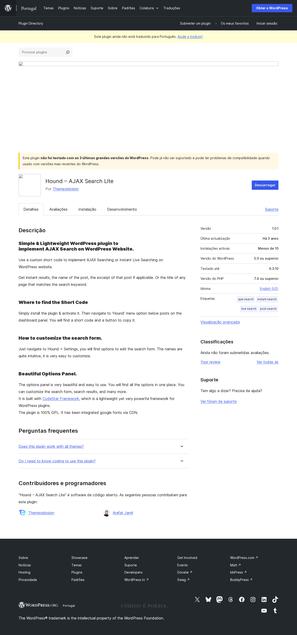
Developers (133, 572)
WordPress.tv (136, 580)
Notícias (25, 565)
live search (248, 308)
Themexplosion (66, 189)
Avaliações (58, 209)
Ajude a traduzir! (190, 37)
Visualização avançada (220, 322)
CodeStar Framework (60, 398)
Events (182, 565)
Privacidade (28, 580)
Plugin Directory (31, 23)
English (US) (269, 288)
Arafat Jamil (123, 512)
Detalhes (31, 209)
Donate (185, 572)
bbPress (238, 572)
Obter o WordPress (272, 8)
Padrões (77, 580)
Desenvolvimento (122, 209)
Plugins (76, 572)
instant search (267, 299)
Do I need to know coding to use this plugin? (57, 461)
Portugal (69, 605)
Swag (183, 580)
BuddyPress (241, 580)
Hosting (24, 572)
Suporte (271, 209)
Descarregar (265, 185)
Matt (235, 565)
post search (268, 308)
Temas (76, 565)
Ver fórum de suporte (218, 401)
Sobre (23, 558)
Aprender (131, 558)
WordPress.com (244, 558)
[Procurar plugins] (67, 52)
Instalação (87, 209)
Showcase (79, 558)
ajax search (246, 299)
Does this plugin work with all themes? (51, 446)
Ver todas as (267, 362)
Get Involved (187, 558)
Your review (210, 362)
